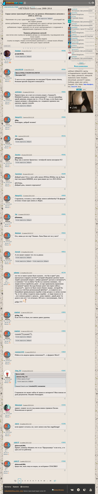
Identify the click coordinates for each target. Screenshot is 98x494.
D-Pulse (33, 7)
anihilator (18, 92)
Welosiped (18, 405)
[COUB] (83, 490)
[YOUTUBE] (89, 490)
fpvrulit (17, 252)
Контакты (7, 487)
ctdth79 (16, 442)
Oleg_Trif (18, 371)
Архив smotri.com (8, 7)
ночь (84, 89)
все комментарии (82, 66)
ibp (16, 136)
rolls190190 (19, 69)
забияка (16, 272)
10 (44, 481)
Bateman (18, 233)
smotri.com (7, 46)
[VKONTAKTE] (70, 490)
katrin (17, 424)
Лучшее (16, 7)
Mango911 (18, 117)
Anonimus (25, 487)
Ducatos (17, 155)
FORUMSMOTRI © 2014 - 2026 (13, 491)
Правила (16, 487)
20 (50, 481)
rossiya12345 (19, 352)
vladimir (17, 312)
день (79, 89)
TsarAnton (18, 174)
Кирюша (18, 51)
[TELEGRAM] (77, 490)
